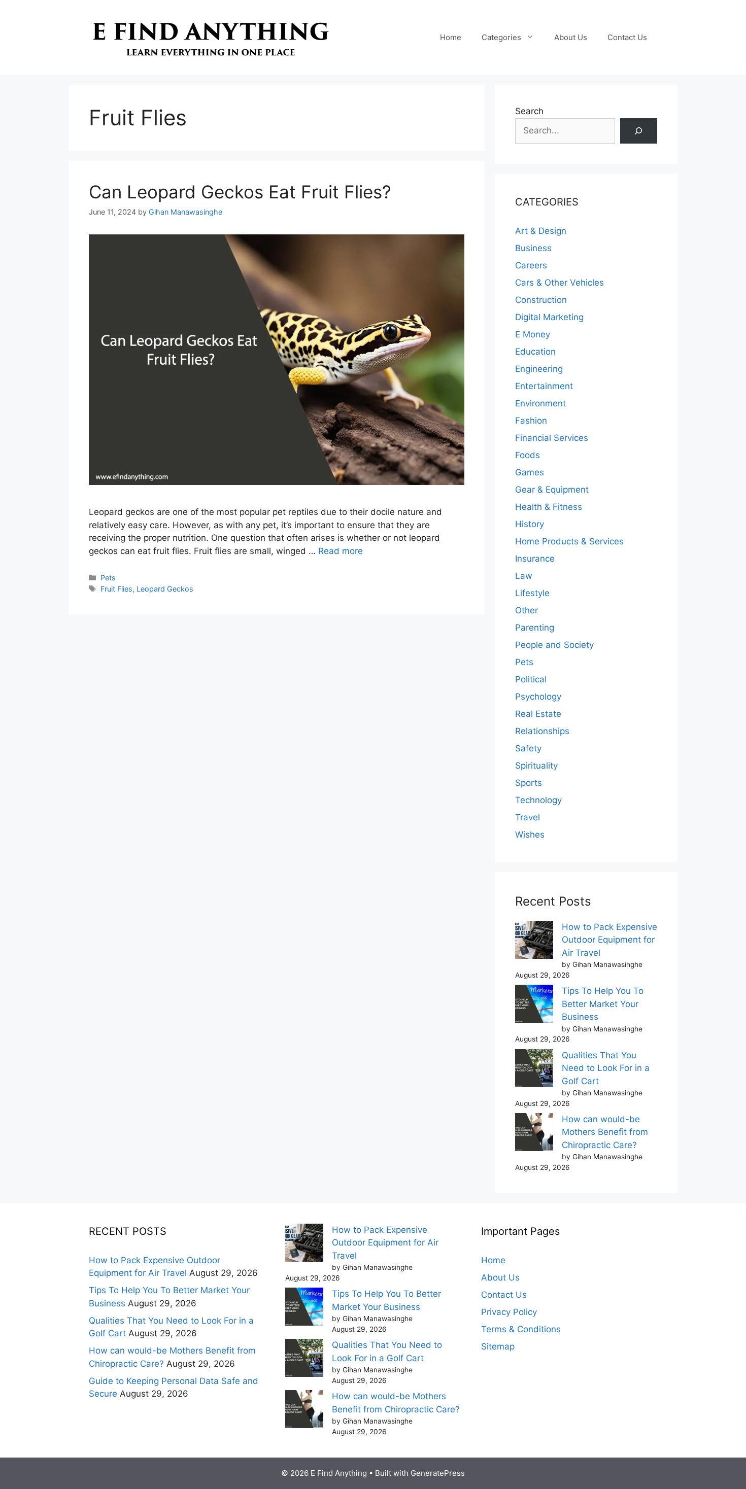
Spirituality (536, 765)
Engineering (539, 369)
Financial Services (551, 438)
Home (450, 37)
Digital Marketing (549, 317)
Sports (528, 783)
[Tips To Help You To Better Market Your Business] (534, 1006)
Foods (527, 455)
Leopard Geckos (165, 588)
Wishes (530, 834)
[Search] (638, 131)
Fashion (531, 420)
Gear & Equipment (552, 489)
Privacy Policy (509, 1312)
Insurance (535, 558)
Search (529, 111)
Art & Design (540, 231)
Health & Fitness (548, 507)
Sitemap (498, 1346)
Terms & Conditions (521, 1329)
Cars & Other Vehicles (559, 283)
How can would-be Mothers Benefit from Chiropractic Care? (605, 1132)
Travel (527, 817)
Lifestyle (532, 593)
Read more (340, 551)
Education (535, 352)
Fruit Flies (116, 588)
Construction (541, 300)
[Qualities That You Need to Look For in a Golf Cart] (534, 1070)
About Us (570, 37)
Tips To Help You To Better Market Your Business (602, 1004)
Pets (108, 577)
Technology (538, 800)
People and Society (554, 645)
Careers (531, 265)
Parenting (534, 627)
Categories (501, 37)
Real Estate (538, 714)
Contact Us (627, 37)
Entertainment (544, 386)
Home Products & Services (569, 541)
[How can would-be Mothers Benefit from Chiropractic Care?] (534, 1134)
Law (523, 576)
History (529, 524)
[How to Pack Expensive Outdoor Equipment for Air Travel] (534, 942)
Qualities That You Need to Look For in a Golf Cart (606, 1068)
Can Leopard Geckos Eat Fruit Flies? (240, 191)
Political (531, 679)
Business (533, 248)
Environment (540, 403)
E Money (532, 334)
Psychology (538, 696)
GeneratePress (438, 1473)
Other (526, 610)
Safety (528, 748)
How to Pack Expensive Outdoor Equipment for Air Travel (609, 940)
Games (529, 472)
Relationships (542, 731)
